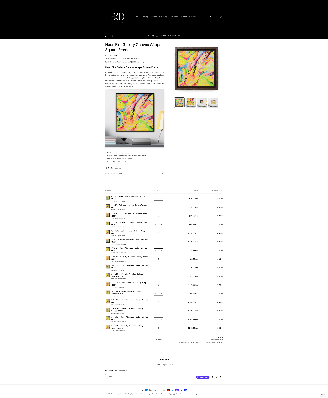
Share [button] (109, 180)
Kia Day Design (115, 394)
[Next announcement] (187, 36)
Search (157, 365)
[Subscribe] (141, 376)
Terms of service (161, 394)
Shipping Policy (167, 365)
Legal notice (199, 394)
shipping (203, 342)
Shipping (119, 58)
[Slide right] (221, 102)
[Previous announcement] (141, 36)
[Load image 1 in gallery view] (179, 103)
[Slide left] (172, 102)
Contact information (186, 394)
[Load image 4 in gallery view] (213, 103)
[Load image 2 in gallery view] (190, 103)
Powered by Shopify (126, 394)
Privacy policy (150, 394)
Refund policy (139, 394)
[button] (211, 16)
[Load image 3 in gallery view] (202, 103)
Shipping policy (173, 394)
